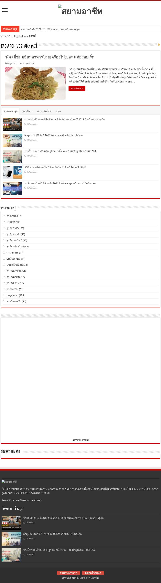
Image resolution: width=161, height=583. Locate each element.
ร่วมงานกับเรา (68, 573)
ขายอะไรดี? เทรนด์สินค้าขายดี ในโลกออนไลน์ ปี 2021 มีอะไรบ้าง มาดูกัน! (64, 119)
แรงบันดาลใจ (13, 301)
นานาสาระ (12, 252)
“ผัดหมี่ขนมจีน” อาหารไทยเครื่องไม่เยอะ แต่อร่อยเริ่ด (49, 57)
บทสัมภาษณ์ (13, 258)
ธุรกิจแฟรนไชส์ (15, 246)
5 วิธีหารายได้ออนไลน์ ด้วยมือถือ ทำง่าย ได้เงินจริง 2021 (55, 167)
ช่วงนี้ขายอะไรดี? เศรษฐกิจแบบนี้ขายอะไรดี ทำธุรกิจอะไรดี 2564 (60, 151)
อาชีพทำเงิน (13, 277)
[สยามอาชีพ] (80, 10)
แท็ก (58, 111)
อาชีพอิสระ (12, 283)
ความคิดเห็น (44, 111)
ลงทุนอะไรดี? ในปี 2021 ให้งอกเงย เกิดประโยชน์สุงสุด (50, 29)
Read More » (77, 88)
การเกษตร (12, 216)
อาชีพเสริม (12, 289)
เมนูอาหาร (12, 63)
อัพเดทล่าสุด (10, 111)
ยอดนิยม (27, 111)
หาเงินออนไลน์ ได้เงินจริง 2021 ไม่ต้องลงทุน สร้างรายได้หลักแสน (60, 183)
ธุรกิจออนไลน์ (14, 240)
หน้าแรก (5, 36)
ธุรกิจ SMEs (12, 228)
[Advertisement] (32, 379)
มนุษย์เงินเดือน (14, 264)
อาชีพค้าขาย (13, 270)
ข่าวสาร (10, 222)
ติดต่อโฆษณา (93, 573)
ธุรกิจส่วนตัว (13, 234)
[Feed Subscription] (159, 44)
